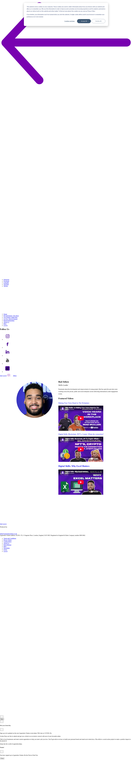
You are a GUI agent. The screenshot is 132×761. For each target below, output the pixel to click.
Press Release (7, 545)
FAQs (5, 549)
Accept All (84, 21)
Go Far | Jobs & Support (10, 319)
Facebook (6, 281)
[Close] (1, 716)
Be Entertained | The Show (11, 316)
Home (5, 314)
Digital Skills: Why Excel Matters (73, 466)
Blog (5, 324)
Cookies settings (69, 21)
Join (1, 375)
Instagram (6, 279)
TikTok (6, 286)
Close (2, 758)
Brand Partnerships (9, 320)
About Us (6, 322)
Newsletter (7, 548)
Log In (5, 325)
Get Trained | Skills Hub (10, 317)
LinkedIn (6, 283)
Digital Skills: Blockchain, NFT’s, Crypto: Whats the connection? (81, 434)
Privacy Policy (8, 540)
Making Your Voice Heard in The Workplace (73, 403)
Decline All (98, 21)
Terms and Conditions (10, 538)
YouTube (6, 284)
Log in (4, 524)
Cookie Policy (8, 541)
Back (2, 719)
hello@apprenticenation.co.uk (8, 534)
